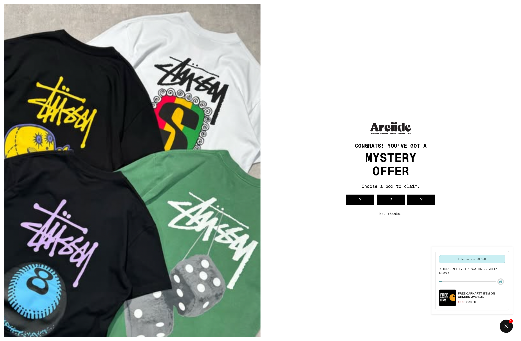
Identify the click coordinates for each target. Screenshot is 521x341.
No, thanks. (391, 214)
